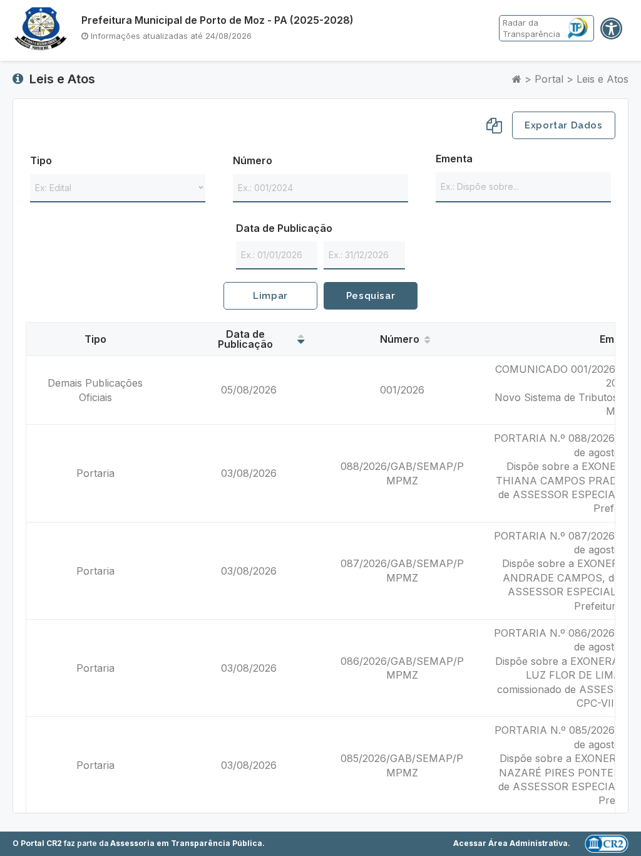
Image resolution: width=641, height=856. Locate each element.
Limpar (270, 295)
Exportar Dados (563, 125)
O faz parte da (137, 843)
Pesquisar (370, 295)
